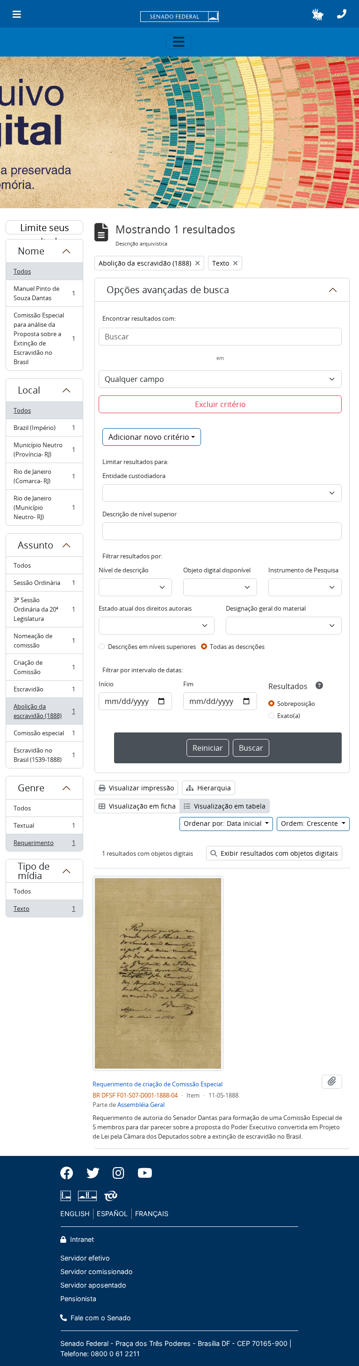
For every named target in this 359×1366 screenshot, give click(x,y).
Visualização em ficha (141, 806)
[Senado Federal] (179, 17)
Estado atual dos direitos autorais (145, 608)
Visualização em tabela (229, 806)
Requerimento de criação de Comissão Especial (158, 1084)
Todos (22, 271)
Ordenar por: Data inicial (224, 823)
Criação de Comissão (44, 667)
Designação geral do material (266, 608)
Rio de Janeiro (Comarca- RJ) (44, 476)
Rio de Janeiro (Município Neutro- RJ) (44, 507)
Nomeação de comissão (44, 640)
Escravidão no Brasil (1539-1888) (44, 755)
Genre (31, 788)
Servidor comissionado (96, 1271)
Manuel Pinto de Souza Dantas (44, 293)
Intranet (81, 1239)
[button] (317, 14)
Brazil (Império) (44, 430)
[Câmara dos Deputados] (67, 1195)
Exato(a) (288, 715)
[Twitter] (93, 1173)
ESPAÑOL (112, 1214)
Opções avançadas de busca (168, 289)
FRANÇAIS (151, 1214)
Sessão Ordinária (44, 584)
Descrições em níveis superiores (152, 646)
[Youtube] (141, 1173)
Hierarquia (213, 787)
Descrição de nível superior (139, 514)
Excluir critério (220, 404)
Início (106, 684)
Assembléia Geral (141, 1104)
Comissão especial (44, 735)
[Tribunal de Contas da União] (109, 1195)
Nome (31, 251)
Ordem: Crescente (310, 823)
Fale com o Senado (100, 1318)
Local (29, 390)
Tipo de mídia (34, 871)
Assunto (35, 545)
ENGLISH (75, 1214)
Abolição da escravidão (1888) (44, 711)
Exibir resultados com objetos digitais (278, 853)
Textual (44, 827)
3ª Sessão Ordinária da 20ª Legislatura (44, 609)
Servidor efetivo (85, 1258)
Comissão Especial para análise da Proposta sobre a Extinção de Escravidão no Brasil (44, 338)
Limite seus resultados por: (44, 227)
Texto (44, 910)
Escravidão (44, 691)
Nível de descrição (124, 570)
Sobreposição (296, 703)
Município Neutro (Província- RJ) (44, 449)
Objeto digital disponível (217, 570)
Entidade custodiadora (133, 476)
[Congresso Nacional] (87, 1195)
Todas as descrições (237, 646)
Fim (188, 684)
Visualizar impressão (140, 787)
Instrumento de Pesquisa (303, 570)
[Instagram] (118, 1173)
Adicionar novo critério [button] (148, 437)
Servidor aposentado (93, 1285)
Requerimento (44, 844)
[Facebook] (70, 1173)
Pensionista (78, 1299)
